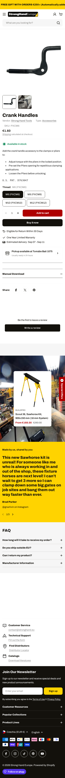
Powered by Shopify (44, 765)
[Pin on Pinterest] (34, 290)
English (36, 732)
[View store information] (57, 253)
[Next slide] (13, 514)
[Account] (55, 14)
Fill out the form (16, 640)
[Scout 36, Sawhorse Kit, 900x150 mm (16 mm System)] (32, 390)
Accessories (49, 120)
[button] (62, 389)
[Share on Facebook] (16, 290)
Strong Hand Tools (21, 120)
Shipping (6, 134)
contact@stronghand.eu (21, 630)
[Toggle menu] (4, 14)
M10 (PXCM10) (14, 202)
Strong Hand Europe (21, 765)
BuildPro (20, 410)
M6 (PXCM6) (13, 194)
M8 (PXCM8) (35, 194)
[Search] (58, 23)
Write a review (32, 328)
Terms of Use (38, 699)
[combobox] (32, 22)
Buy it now (33, 222)
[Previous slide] (3, 514)
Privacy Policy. (54, 699)
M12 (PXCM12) (38, 202)
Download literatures (19, 660)
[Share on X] (25, 290)
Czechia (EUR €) (16, 732)
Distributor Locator (19, 650)
